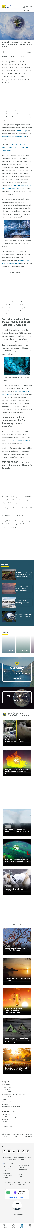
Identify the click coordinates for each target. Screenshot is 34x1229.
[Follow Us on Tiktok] (18, 1151)
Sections (26, 10)
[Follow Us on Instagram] (9, 1151)
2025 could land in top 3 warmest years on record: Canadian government (15, 147)
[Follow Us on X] (28, 1151)
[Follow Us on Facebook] (4, 1151)
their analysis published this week (14, 137)
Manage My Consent (9, 1097)
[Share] (3, 52)
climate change (21, 131)
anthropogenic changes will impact (18, 440)
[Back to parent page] (5, 9)
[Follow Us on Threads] (23, 1151)
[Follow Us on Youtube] (13, 1151)
